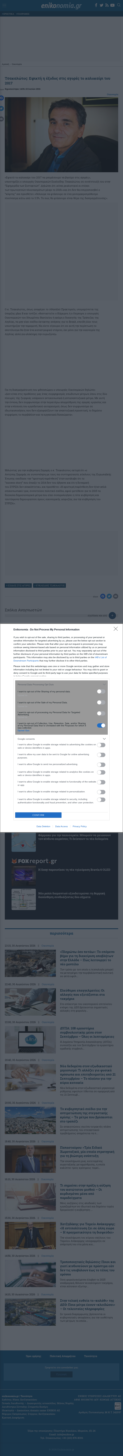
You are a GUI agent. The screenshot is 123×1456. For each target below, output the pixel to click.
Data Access (61, 826)
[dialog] (61, 728)
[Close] (117, 630)
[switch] (101, 691)
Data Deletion (43, 826)
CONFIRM (38, 815)
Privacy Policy (80, 826)
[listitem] (61, 684)
